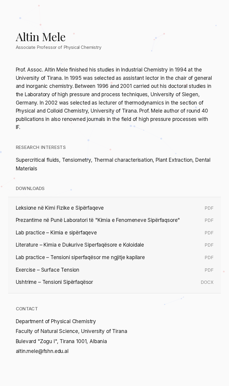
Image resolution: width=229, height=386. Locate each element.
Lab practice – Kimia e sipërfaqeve (56, 233)
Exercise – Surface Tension (48, 270)
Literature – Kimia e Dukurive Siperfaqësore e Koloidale (80, 245)
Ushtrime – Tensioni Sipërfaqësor (54, 282)
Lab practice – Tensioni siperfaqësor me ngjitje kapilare (80, 257)
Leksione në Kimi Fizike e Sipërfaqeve (60, 208)
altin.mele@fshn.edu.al (42, 351)
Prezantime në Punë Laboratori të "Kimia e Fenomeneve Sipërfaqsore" (98, 220)
